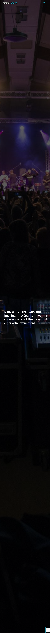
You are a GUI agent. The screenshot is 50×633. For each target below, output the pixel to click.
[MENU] (46, 2)
